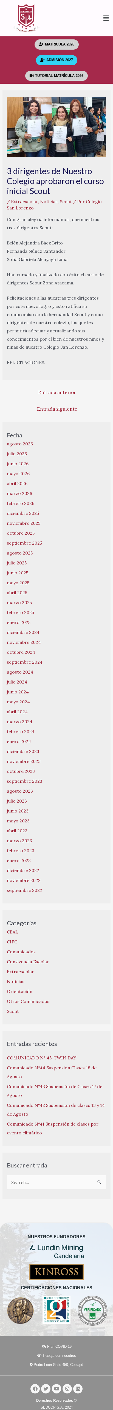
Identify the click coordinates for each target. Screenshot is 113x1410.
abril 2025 (17, 592)
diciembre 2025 (23, 513)
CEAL (12, 932)
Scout (66, 201)
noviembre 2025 (23, 523)
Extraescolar (24, 201)
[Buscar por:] (56, 1182)
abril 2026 (17, 483)
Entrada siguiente (57, 409)
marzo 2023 (19, 840)
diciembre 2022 (23, 870)
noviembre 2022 (24, 880)
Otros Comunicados (28, 1001)
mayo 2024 (18, 701)
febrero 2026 (20, 503)
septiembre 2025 (24, 543)
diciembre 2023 (23, 751)
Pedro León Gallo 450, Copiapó (58, 1365)
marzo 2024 (19, 721)
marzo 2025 (19, 602)
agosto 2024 (20, 672)
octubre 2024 (21, 652)
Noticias (49, 201)
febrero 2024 (21, 731)
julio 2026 (17, 453)
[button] (83, 18)
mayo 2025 (18, 582)
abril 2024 (17, 711)
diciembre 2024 (23, 632)
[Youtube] (56, 1388)
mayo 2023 (18, 821)
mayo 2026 (18, 473)
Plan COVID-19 (59, 1346)
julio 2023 (17, 801)
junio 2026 (18, 463)
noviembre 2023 (24, 761)
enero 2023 (19, 860)
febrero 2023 (20, 850)
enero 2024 (19, 741)
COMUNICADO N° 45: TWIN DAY (41, 1058)
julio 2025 (17, 563)
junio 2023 (18, 811)
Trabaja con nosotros (58, 1356)
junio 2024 (18, 692)
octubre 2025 (21, 533)
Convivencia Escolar (28, 961)
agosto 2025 (20, 553)
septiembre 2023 (24, 781)
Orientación (19, 991)
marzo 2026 (19, 493)
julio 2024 (17, 682)
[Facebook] (35, 1388)
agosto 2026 (20, 443)
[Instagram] (67, 1388)
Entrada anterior (57, 392)
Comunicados (21, 951)
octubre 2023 (21, 771)
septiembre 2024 (25, 662)
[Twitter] (45, 1388)
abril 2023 (17, 830)
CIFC (12, 942)
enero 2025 (18, 622)
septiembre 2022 (24, 890)
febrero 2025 (20, 612)
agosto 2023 (20, 791)
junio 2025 (17, 572)
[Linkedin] (78, 1388)
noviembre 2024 (24, 642)
